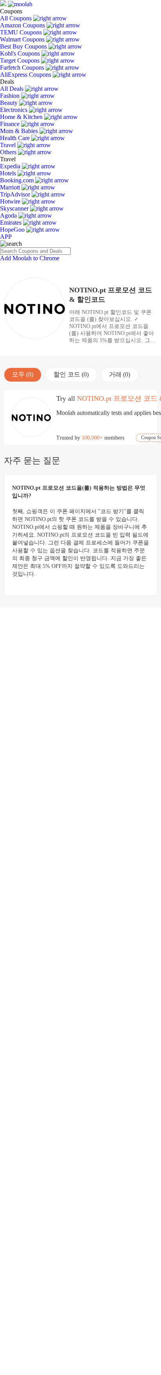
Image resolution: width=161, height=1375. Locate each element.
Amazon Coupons (23, 25)
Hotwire (11, 201)
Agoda (9, 215)
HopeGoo (13, 229)
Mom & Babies (19, 131)
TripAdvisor (16, 194)
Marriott (10, 187)
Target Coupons (20, 60)
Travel (8, 145)
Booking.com (17, 180)
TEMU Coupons (21, 32)
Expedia (11, 166)
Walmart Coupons (23, 39)
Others (9, 152)
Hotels (9, 173)
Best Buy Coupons (24, 46)
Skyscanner (15, 208)
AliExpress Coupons (26, 74)
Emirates (11, 222)
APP (6, 236)
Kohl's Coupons (20, 53)
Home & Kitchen (22, 117)
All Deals (12, 88)
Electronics (14, 109)
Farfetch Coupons (23, 67)
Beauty (9, 102)
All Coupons (16, 18)
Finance (10, 124)
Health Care (15, 138)
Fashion (10, 95)
